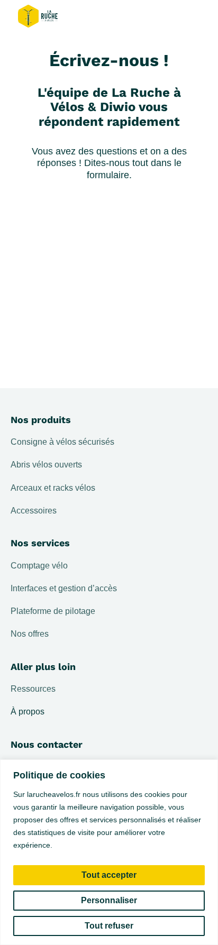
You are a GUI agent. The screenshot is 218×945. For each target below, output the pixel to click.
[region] (109, 852)
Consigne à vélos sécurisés (62, 441)
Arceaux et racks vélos (53, 487)
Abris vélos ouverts (46, 464)
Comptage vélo (39, 565)
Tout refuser (109, 925)
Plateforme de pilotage (53, 611)
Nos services (40, 542)
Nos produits (41, 419)
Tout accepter (109, 874)
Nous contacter (47, 744)
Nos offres (30, 633)
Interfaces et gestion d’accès (64, 588)
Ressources (33, 688)
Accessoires (34, 510)
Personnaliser (109, 900)
